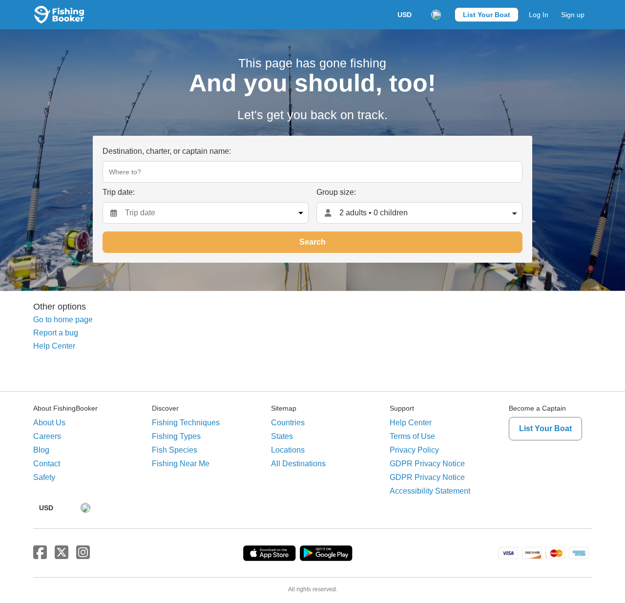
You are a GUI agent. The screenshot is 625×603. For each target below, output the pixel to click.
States (282, 436)
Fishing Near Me (180, 463)
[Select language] (436, 14)
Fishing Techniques (186, 422)
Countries (288, 422)
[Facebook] (40, 552)
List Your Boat (486, 15)
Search (312, 242)
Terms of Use (412, 436)
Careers (47, 436)
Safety (44, 477)
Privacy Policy (414, 450)
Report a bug (55, 333)
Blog (41, 450)
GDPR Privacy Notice (427, 463)
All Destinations (298, 463)
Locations (288, 450)
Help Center (54, 346)
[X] (61, 552)
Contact (46, 463)
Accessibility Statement (430, 491)
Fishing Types (176, 436)
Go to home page (63, 319)
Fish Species (174, 450)
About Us (49, 422)
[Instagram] (83, 552)
